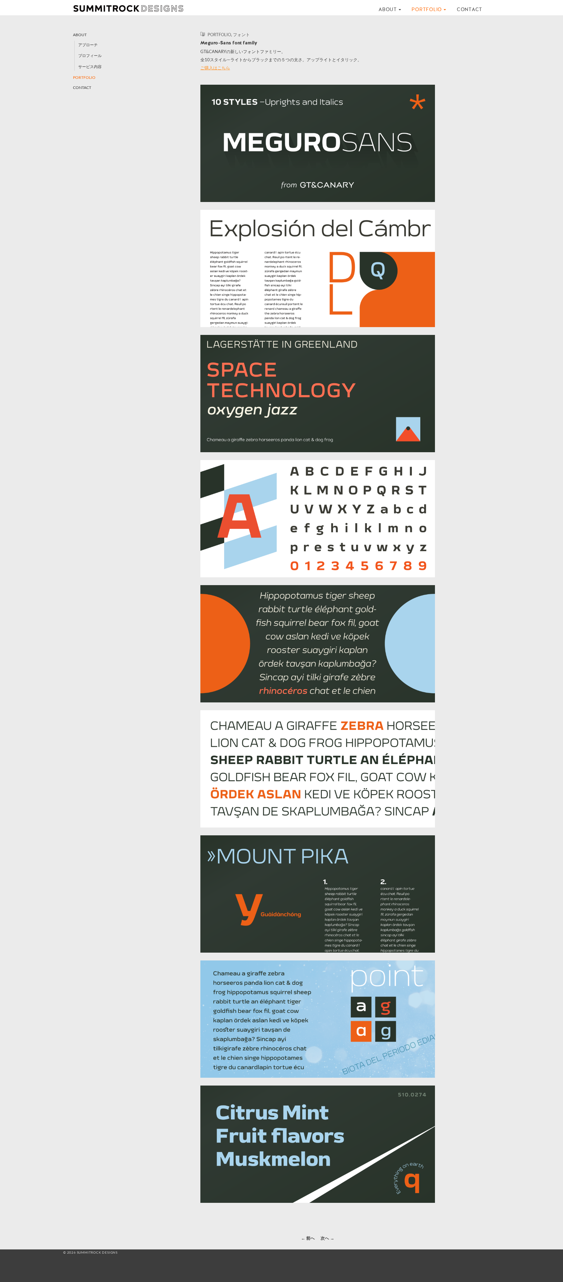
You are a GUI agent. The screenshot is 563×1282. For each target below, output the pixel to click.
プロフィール (90, 55)
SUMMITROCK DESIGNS (131, 8)
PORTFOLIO (426, 9)
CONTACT (469, 9)
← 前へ (308, 1238)
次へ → (327, 1238)
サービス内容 (90, 66)
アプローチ (88, 44)
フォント (241, 34)
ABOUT (388, 9)
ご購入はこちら (215, 67)
